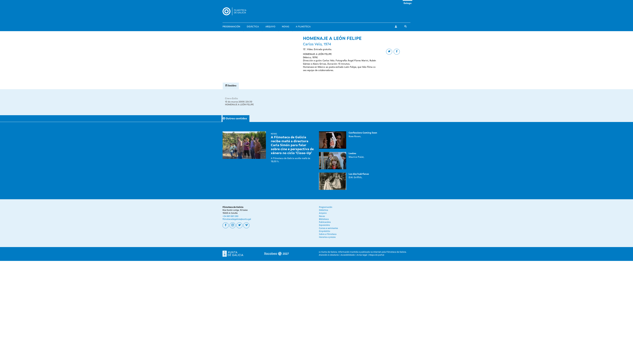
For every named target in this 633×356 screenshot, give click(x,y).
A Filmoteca (303, 27)
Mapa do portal (376, 255)
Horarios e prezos (327, 237)
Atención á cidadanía (329, 255)
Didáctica (253, 27)
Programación (231, 27)
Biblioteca (324, 219)
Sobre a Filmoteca (327, 234)
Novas (285, 27)
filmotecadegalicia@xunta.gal (237, 219)
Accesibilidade (348, 255)
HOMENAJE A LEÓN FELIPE (239, 105)
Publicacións (325, 222)
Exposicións (324, 225)
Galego (407, 3)
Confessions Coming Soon (363, 133)
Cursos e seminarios (328, 228)
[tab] (231, 85)
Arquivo (270, 27)
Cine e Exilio (231, 98)
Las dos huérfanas (359, 174)
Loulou (352, 153)
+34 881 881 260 (230, 216)
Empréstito (324, 231)
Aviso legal (362, 255)
